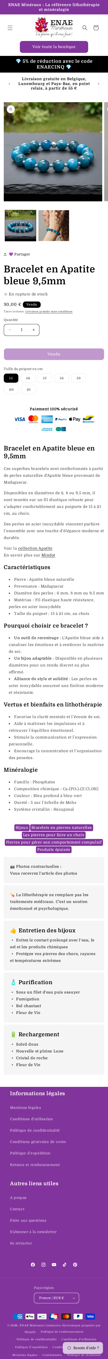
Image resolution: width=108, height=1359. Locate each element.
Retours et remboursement (35, 1165)
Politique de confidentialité (35, 1130)
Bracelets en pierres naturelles (61, 827)
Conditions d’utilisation (79, 1339)
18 (64, 379)
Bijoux (22, 827)
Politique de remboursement (62, 1331)
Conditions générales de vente (38, 1142)
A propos (18, 1198)
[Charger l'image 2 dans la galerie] (53, 225)
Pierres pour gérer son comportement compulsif (54, 842)
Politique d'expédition (30, 1153)
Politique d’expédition (31, 1347)
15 (13, 379)
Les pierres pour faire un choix (54, 835)
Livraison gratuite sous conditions (49, 311)
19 (81, 379)
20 (14, 390)
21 (31, 390)
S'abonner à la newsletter (33, 1232)
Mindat (48, 555)
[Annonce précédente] (9, 83)
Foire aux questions (28, 1220)
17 (47, 379)
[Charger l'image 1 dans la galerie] (20, 225)
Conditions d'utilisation (31, 1119)
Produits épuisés (53, 849)
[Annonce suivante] (98, 83)
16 (30, 379)
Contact (17, 1209)
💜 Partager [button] (19, 254)
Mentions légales (25, 1108)
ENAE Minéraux (32, 1325)
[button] (10, 27)
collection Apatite (35, 548)
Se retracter (21, 1243)
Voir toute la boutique (53, 47)
